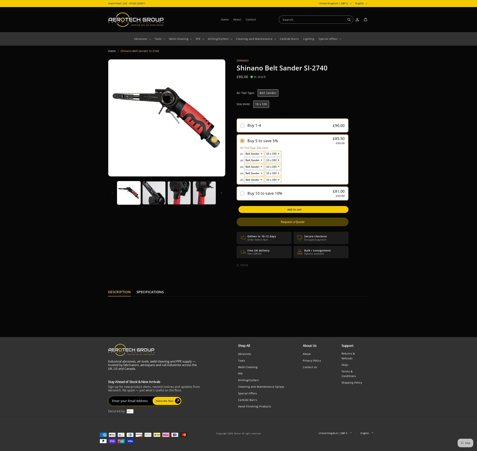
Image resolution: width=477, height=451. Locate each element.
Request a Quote (292, 222)
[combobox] (316, 19)
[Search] (349, 20)
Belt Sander (268, 93)
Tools (241, 360)
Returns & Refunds (348, 356)
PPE (240, 373)
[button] (365, 19)
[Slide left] (112, 193)
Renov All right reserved (247, 433)
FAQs (345, 364)
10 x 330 (261, 104)
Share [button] (244, 265)
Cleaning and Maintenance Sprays (261, 386)
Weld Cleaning (248, 367)
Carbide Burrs (247, 399)
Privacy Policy (312, 360)
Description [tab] (119, 292)
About (307, 354)
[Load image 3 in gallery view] (179, 193)
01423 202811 (137, 3)
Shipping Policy (352, 382)
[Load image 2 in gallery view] (154, 193)
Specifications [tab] (150, 292)
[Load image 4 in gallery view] (204, 193)
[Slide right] (221, 193)
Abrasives (244, 354)
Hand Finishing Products (254, 406)
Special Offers (247, 393)
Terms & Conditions (349, 373)
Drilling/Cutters (248, 380)
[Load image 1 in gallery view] (128, 193)
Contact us (310, 367)
